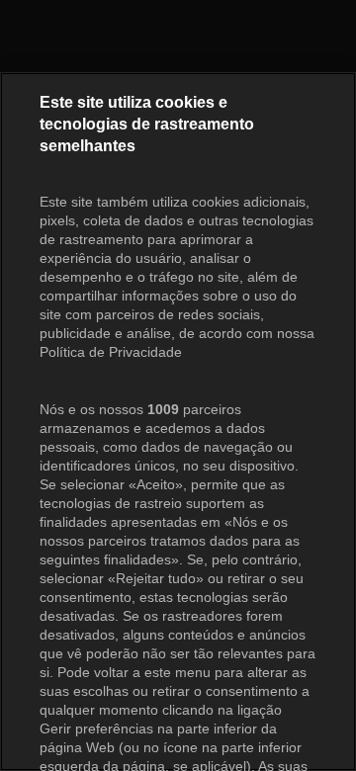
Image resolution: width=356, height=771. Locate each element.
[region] (178, 421)
